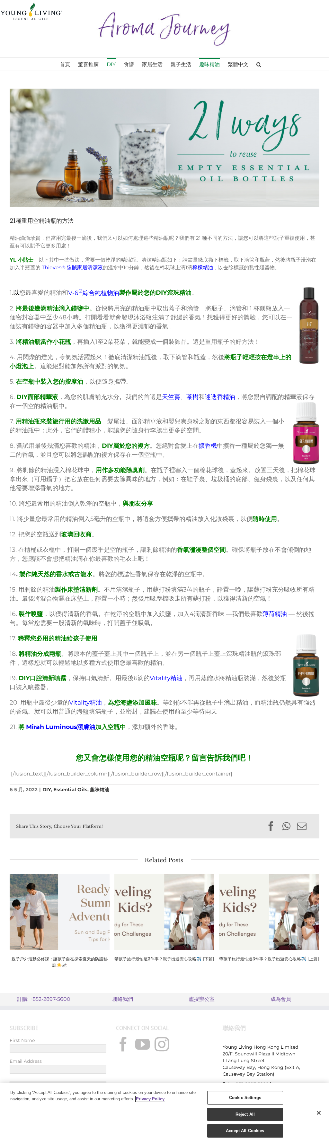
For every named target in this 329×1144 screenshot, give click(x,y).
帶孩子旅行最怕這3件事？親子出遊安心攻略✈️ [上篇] (269, 959)
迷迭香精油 (220, 397)
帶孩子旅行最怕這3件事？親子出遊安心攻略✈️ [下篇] (164, 959)
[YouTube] (142, 1044)
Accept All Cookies (245, 1130)
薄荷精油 (274, 614)
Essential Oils (70, 789)
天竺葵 (171, 397)
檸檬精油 (202, 267)
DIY (46, 789)
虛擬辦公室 (202, 999)
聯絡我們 (122, 999)
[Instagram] (162, 1044)
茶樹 (192, 397)
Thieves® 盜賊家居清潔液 (72, 267)
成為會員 (281, 999)
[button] (258, 64)
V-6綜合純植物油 (93, 293)
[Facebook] (123, 1044)
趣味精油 (99, 789)
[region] (164, 1113)
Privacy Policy (150, 1098)
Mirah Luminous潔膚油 (59, 727)
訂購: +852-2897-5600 (43, 999)
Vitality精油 (166, 678)
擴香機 (208, 445)
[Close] (319, 1113)
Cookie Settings (245, 1097)
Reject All (245, 1114)
